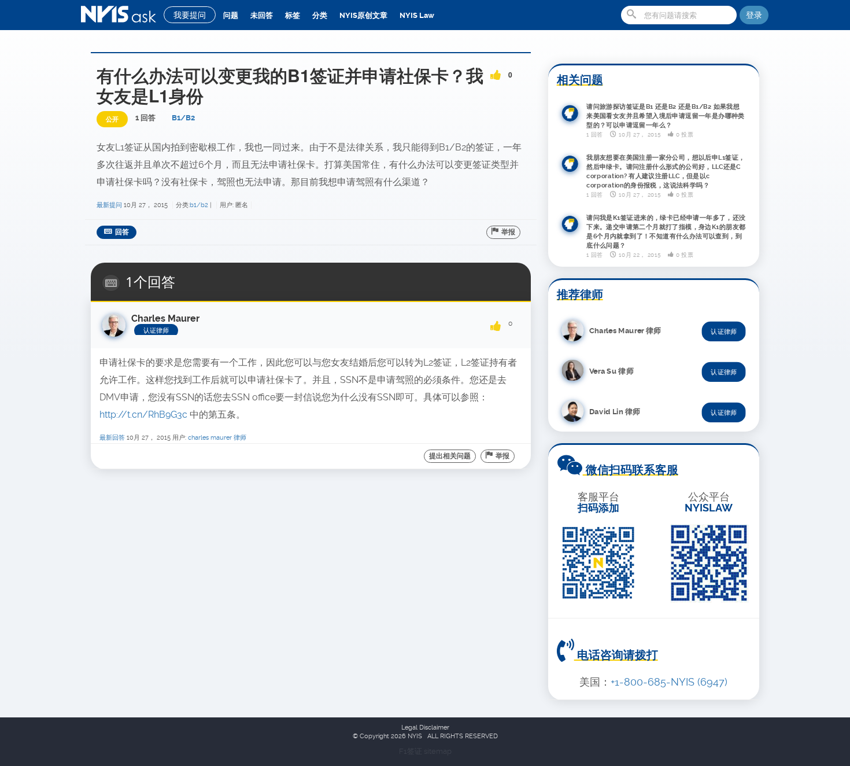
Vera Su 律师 (611, 370)
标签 (292, 15)
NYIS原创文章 (363, 15)
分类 (319, 15)
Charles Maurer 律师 (217, 437)
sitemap (438, 751)
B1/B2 (183, 117)
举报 (508, 232)
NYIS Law (417, 15)
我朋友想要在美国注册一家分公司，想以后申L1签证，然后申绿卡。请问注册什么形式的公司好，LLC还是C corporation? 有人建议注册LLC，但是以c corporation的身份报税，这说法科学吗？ (665, 171)
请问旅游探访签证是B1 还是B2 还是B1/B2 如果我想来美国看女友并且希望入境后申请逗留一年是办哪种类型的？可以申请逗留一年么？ (665, 116)
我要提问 (189, 15)
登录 (754, 15)
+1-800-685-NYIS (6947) (669, 682)
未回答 (261, 15)
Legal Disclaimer (425, 727)
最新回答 (112, 437)
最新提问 (109, 205)
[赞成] (495, 71)
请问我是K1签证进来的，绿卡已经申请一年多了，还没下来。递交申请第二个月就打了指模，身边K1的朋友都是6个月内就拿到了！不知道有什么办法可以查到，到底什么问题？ (666, 231)
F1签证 (411, 751)
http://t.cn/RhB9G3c (143, 414)
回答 (122, 232)
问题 (230, 15)
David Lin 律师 (614, 411)
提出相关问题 (450, 456)
